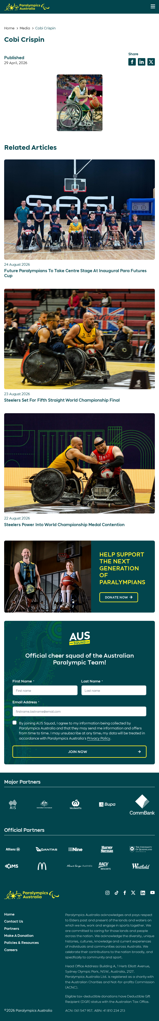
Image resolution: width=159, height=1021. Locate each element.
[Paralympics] (26, 8)
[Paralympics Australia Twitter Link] (133, 893)
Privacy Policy (98, 738)
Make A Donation (19, 935)
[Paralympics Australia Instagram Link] (107, 893)
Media (25, 28)
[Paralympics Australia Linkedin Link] (143, 894)
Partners (11, 928)
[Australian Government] (48, 804)
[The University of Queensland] (142, 849)
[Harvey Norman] (111, 849)
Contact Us (13, 921)
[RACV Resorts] (111, 866)
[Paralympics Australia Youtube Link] (152, 893)
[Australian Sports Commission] (16, 804)
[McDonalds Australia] (48, 866)
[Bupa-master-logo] (111, 804)
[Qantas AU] (48, 849)
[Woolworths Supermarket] (79, 804)
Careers (10, 950)
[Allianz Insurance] (16, 849)
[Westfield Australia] (142, 866)
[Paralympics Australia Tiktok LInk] (116, 893)
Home (9, 28)
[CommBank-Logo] (142, 804)
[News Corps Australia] (79, 866)
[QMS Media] (16, 866)
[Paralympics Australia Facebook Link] (125, 893)
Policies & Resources (21, 942)
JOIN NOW (77, 751)
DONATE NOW (116, 597)
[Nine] (79, 849)
